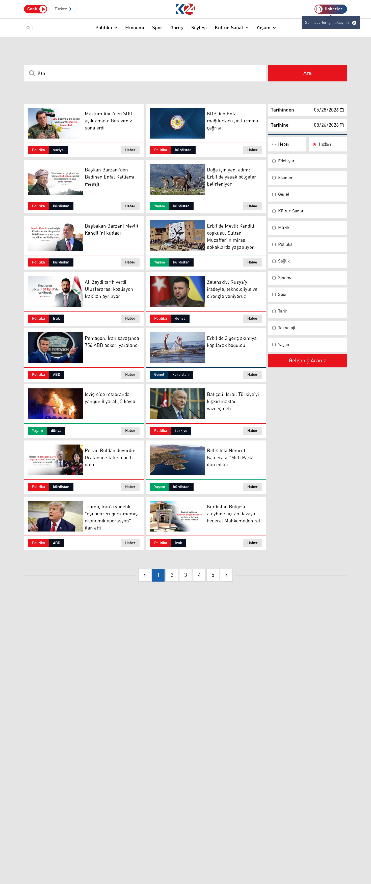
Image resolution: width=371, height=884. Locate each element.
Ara (307, 73)
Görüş (176, 27)
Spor (157, 27)
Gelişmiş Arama (308, 361)
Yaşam (263, 28)
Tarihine (279, 125)
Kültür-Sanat (229, 28)
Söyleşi (199, 27)
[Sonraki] (226, 575)
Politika (103, 28)
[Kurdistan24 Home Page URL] (185, 9)
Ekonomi (134, 27)
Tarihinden (282, 110)
